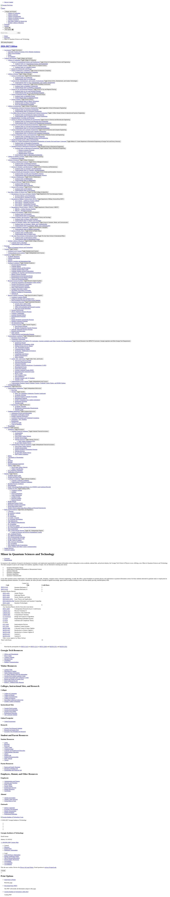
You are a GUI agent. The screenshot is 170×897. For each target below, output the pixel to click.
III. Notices (11, 514)
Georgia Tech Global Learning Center (15, 676)
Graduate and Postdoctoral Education (14, 750)
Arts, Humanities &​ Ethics (22, 347)
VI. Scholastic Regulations (15, 519)
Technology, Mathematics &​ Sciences (25, 350)
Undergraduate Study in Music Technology (27, 101)
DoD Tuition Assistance (21, 454)
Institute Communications (11, 662)
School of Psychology (17, 187)
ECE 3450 (6, 624)
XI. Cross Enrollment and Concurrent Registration (22, 527)
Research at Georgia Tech (11, 730)
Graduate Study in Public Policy (24, 232)
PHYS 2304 (43, 646)
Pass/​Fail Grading (16, 498)
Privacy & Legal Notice (26, 867)
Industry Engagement (10, 811)
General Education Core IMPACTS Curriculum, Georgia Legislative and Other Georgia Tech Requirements (41, 341)
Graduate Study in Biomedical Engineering (27, 143)
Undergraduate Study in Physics (24, 185)
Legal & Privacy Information (12, 855)
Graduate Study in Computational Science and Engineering (31, 64)
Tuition (10, 465)
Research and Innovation (18, 331)
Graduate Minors (16, 266)
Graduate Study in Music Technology (25, 103)
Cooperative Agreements (18, 339)
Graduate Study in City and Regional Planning (28, 91)
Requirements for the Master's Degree (21, 277)
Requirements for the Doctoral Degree (22, 276)
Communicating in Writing (22, 349)
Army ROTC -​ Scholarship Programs (25, 204)
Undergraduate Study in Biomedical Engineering (28, 144)
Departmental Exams (21, 367)
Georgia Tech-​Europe (17, 310)
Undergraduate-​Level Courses (16, 253)
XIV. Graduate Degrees (14, 534)
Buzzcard (7, 746)
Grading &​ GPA (12, 488)
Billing (10, 456)
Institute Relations (9, 812)
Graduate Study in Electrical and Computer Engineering (30, 131)
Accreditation (11, 56)
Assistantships (19, 433)
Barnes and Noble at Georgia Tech (14, 679)
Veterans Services (20, 439)
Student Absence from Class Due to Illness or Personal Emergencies (27, 508)
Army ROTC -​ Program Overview (24, 202)
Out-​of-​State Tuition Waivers (23, 436)
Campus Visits (8, 669)
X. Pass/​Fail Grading (13, 525)
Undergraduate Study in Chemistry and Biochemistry (30, 170)
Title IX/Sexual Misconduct (12, 858)
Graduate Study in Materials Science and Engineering (30, 136)
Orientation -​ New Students (19, 419)
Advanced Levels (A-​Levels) (23, 360)
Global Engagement (9, 721)
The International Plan (17, 323)
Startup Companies (9, 808)
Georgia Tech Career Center (23, 303)
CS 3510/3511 (7, 616)
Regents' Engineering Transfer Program (26, 328)
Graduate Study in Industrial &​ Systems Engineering (29, 114)
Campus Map (15, 842)
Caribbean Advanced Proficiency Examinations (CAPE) (30, 365)
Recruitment (11, 426)
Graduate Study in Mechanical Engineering (27, 148)
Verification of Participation (15, 472)
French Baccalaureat (20, 368)
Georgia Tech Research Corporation (21, 284)
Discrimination (12, 485)
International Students (21, 398)
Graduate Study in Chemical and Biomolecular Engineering (31, 121)
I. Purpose (10, 511)
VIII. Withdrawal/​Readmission (16, 522)
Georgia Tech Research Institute (20, 285)
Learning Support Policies (18, 315)
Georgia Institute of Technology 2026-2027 (16, 891)
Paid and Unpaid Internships (23, 308)
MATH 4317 (6, 634)
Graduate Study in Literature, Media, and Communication (31, 224)
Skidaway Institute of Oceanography (21, 292)
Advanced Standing (20, 363)
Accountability (8, 863)
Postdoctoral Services (10, 787)
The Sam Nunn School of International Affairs (24, 236)
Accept (3, 870)
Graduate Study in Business (19, 242)
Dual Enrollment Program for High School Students (25, 300)
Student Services (9, 548)
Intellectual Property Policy (15, 503)
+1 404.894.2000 (6, 842)
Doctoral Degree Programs (18, 264)
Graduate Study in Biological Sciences (25, 163)
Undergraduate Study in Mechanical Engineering (28, 155)
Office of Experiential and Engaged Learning (27, 307)
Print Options (8, 29)
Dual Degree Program (21, 326)
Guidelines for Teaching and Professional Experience (26, 272)
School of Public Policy (18, 231)
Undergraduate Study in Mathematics (25, 180)
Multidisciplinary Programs (26, 153)
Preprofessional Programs (18, 316)
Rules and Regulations (10, 509)
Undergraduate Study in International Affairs (27, 239)
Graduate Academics (13, 263)
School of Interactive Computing (20, 70)
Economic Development (11, 809)
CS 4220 (5, 618)
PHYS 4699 (6, 609)
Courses (6, 26)
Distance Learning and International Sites (19, 261)
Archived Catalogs (9, 550)
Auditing (13, 492)
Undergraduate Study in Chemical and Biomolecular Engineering (33, 123)
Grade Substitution (16, 495)
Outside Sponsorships (21, 438)
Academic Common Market (19, 297)
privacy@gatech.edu (50, 867)
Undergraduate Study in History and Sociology (28, 220)
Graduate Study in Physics (22, 183)
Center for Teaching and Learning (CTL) (22, 298)
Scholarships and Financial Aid (13, 770)
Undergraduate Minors (14, 384)
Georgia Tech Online (10, 711)
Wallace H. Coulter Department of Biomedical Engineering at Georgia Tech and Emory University (38, 141)
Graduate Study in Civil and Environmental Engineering (30, 126)
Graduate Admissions (14, 411)
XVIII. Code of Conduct (15, 540)
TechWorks (7, 791)
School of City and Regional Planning (22, 89)
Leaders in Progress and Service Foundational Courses (26, 532)
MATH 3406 (6, 628)
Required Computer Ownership (16, 504)
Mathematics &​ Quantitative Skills (24, 344)
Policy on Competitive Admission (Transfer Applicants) (30, 393)
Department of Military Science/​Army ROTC (24, 199)
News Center (8, 655)
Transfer (13, 391)
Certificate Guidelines (14, 479)
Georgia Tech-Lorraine (10, 708)
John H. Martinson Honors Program (21, 311)
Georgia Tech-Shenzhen (11, 710)
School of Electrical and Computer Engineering (24, 129)
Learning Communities (17, 313)
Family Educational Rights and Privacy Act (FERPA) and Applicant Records (29, 487)
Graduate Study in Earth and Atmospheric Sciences (29, 173)
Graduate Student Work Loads (19, 269)
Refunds (10, 462)
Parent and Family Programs (12, 767)
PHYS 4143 (4, 589)
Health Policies (12, 501)
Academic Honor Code (14, 475)
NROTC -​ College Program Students (25, 209)
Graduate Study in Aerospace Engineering (26, 109)
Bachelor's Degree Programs (19, 337)
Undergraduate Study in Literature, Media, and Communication (32, 225)
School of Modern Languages (19, 227)
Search (7, 27)
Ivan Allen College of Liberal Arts (17, 21)
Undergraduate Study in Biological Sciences (27, 165)
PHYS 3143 (4, 587)
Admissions (7, 386)
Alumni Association (9, 798)
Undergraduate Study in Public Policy (25, 234)
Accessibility (7, 861)
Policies (6, 473)
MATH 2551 (53, 646)
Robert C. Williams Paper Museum (14, 682)
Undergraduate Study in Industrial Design (26, 97)
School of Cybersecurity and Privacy (21, 69)
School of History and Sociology (20, 217)
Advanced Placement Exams (23, 362)
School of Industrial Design (19, 94)
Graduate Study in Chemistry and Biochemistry (28, 168)
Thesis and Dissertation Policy (19, 279)
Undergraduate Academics (15, 336)
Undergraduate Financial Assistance (21, 444)
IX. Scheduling (12, 524)
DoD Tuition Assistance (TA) (26, 441)
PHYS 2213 (34, 646)
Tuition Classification (17, 469)
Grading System (15, 496)
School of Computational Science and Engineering (25, 62)
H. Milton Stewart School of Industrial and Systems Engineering (29, 113)
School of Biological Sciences (19, 162)
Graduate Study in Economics (23, 214)
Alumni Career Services (11, 799)
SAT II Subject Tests (20, 375)
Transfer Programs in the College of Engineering (24, 139)
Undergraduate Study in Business (20, 244)
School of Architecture (17, 76)
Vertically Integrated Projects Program (21, 329)
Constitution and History (22, 354)
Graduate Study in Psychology (23, 189)
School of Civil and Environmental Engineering (24, 124)
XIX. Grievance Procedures (15, 542)
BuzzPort (6, 744)
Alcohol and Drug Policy (15, 477)
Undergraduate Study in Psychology (25, 190)
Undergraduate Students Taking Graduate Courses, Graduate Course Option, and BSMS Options (38, 383)
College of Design (13, 15)
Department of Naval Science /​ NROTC (22, 207)
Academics (7, 254)
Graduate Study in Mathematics (23, 178)
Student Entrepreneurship (11, 757)
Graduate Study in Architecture (23, 77)
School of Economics (17, 212)
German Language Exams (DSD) (24, 370)
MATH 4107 (6, 630)
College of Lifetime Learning (16, 18)
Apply (6, 742)
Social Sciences (19, 352)
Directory (7, 847)
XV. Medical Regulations (15, 535)
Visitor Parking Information (12, 673)
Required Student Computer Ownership (26, 396)
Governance (7, 50)
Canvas (6, 760)
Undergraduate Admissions (15, 388)
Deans (9, 55)
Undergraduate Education (11, 752)
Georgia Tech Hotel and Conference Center (16, 677)
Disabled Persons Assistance (16, 483)
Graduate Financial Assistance (19, 431)
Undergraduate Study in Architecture (25, 79)
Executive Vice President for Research (15, 731)
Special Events (8, 659)
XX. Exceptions (12, 543)
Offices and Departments (11, 654)
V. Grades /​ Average (13, 517)
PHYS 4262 (6, 595)
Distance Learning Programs (26, 150)
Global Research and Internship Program (22, 334)
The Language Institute (10, 714)
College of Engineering (14, 16)
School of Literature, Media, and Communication (25, 222)
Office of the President (14, 53)
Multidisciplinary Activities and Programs (22, 118)
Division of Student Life (11, 768)
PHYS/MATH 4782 (8, 601)
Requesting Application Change (20, 414)
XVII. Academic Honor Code (16, 538)
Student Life (7, 755)
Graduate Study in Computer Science (25, 67)
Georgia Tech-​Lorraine (24, 151)
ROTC (13, 318)
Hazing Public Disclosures (11, 859)
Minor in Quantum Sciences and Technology (20, 247)
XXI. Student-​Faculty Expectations (17, 545)
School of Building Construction (20, 84)
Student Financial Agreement (16, 464)
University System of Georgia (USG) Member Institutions (24, 52)
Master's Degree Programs (18, 274)
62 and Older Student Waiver (23, 443)
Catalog (3, 8)
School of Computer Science (19, 65)
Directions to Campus (10, 671)
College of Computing (14, 13)
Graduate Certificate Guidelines (20, 480)
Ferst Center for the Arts (11, 681)
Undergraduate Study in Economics (25, 215)
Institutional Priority (20, 343)
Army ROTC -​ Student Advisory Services (26, 205)
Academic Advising (20, 395)
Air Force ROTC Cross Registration (25, 195)
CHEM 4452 (6, 612)
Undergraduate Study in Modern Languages (27, 229)
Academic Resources (14, 256)
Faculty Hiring (8, 786)
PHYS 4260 (6, 603)
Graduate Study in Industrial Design (25, 96)
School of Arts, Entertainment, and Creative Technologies (27, 81)
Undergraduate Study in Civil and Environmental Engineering (32, 128)
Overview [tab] (7, 558)
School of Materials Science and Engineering (23, 134)
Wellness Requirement (21, 355)
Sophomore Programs (21, 401)
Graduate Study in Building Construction (26, 86)
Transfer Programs (16, 324)
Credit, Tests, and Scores (18, 359)
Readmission (15, 404)
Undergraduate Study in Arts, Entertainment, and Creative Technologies (35, 82)
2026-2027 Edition (9, 46)
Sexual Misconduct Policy (15, 506)
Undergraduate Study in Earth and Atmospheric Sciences (31, 175)
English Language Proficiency (19, 416)
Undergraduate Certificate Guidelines (21, 482)
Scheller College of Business (16, 23)
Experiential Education (17, 302)
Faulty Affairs (8, 784)
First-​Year (14, 390)
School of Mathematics (17, 177)
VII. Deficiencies (12, 521)
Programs (7, 24)
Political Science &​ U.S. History (24, 346)
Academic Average (16, 490)
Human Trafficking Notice (11, 856)
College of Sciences (13, 19)
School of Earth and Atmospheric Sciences (23, 172)
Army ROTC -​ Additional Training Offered (27, 200)
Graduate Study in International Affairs (26, 237)
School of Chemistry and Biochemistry (22, 167)
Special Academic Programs (15, 295)
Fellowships (18, 434)
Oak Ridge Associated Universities (21, 290)
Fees (9, 459)
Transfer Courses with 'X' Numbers (25, 378)
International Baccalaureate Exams (24, 371)
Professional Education (17, 158)
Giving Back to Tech (10, 801)
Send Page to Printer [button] (10, 879)
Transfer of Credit (16, 422)
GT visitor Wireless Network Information (15, 674)
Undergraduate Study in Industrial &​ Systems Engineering (31, 116)
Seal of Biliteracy (20, 376)
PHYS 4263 (6, 597)
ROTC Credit (19, 373)
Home (6, 36)
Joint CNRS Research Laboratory (20, 287)
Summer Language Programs (19, 321)
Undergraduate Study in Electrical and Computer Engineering (32, 133)
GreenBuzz (7, 660)
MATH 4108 (6, 632)
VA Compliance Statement (15, 470)
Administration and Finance (12, 781)
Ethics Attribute (19, 357)
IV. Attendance (12, 516)
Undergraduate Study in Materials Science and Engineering (31, 138)
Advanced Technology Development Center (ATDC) (26, 282)
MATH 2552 (63, 646)
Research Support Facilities (15, 280)
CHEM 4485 (6, 614)
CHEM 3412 (6, 611)
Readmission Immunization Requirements (26, 408)
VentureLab (14, 293)
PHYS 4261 (6, 593)
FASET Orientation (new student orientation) (27, 400)
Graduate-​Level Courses (14, 251)
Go (19, 33)
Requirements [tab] (8, 560)
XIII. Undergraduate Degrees (16, 530)
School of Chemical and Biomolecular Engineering (25, 119)
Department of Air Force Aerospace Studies (23, 194)
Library (6, 754)
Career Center (8, 747)
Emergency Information (11, 850)
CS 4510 (5, 620)
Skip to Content (8, 2)
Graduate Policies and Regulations (21, 268)
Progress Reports (16, 500)
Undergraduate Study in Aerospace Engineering (28, 111)
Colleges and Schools (10, 11)
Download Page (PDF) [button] (10, 885)
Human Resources (9, 789)
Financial (6, 427)
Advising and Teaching (10, 783)
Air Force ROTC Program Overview (25, 197)
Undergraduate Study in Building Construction (28, 87)
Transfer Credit (19, 379)
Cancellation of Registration (15, 457)
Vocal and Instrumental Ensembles (24, 104)
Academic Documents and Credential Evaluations (25, 418)
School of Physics (16, 182)
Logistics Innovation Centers (19, 289)
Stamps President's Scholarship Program (22, 319)
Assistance (11, 429)
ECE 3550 (6, 626)
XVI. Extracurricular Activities (16, 537)
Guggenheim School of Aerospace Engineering (24, 108)
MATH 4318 (6, 636)
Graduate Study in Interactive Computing (26, 72)
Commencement (8, 749)
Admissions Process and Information (21, 413)
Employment (7, 848)
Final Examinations (16, 493)
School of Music (16, 99)
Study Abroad (15, 332)
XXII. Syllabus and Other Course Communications (22, 546)
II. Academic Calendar (14, 513)
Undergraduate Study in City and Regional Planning (29, 92)
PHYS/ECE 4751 (8, 599)
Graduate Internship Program (23, 305)
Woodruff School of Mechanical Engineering (23, 146)
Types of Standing (16, 424)
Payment (10, 460)
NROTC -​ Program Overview (23, 210)
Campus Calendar (9, 657)
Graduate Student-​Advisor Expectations (22, 271)
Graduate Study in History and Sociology (26, 219)
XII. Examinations (13, 529)
